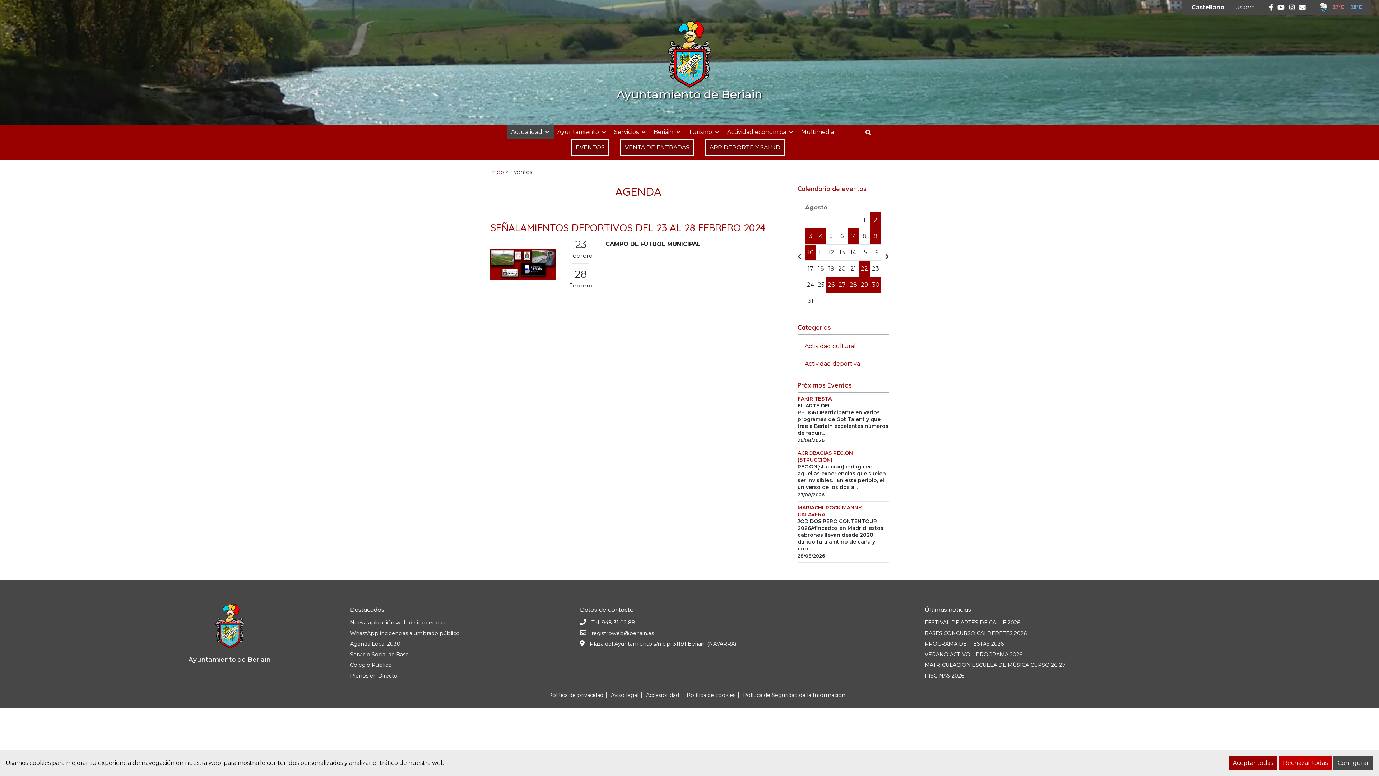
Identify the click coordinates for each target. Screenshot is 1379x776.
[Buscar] (871, 132)
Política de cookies (711, 695)
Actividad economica (756, 132)
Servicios (626, 132)
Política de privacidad (575, 695)
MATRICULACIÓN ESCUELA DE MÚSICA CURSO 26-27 (995, 665)
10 (811, 252)
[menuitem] (1208, 8)
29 (864, 284)
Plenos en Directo (374, 676)
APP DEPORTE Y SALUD (745, 147)
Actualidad (526, 132)
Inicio (497, 172)
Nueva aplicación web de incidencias (397, 622)
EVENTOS (590, 147)
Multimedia (817, 132)
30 (875, 284)
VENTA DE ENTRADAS (657, 147)
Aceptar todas (1253, 762)
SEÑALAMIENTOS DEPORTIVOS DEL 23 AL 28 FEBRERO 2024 (628, 227)
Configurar (1353, 762)
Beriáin (663, 132)
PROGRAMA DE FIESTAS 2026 (964, 644)
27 (842, 284)
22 (864, 268)
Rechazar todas (1305, 762)
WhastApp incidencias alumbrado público (405, 633)
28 (853, 284)
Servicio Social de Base (379, 654)
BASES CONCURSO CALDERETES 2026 (976, 633)
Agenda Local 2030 (375, 644)
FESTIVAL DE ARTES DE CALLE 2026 (972, 622)
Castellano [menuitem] (1208, 7)
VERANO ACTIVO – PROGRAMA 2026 (973, 654)
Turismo (700, 132)
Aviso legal (625, 695)
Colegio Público (371, 665)
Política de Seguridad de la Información (794, 695)
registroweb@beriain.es (622, 633)
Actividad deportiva (832, 363)
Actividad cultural (830, 346)
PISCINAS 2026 (944, 676)
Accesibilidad (662, 695)
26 (831, 284)
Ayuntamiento (578, 132)
